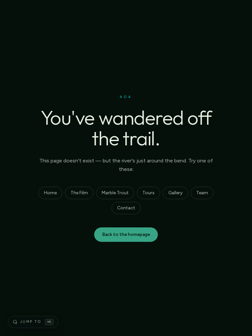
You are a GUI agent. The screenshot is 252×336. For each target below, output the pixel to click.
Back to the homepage (126, 234)
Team (202, 193)
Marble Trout (115, 193)
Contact (126, 208)
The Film (79, 193)
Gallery (175, 193)
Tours (148, 193)
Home (50, 193)
